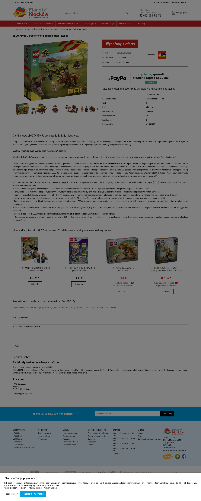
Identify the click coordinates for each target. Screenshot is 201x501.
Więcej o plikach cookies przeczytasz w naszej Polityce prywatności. (31, 488)
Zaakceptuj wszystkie (33, 493)
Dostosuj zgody (12, 494)
